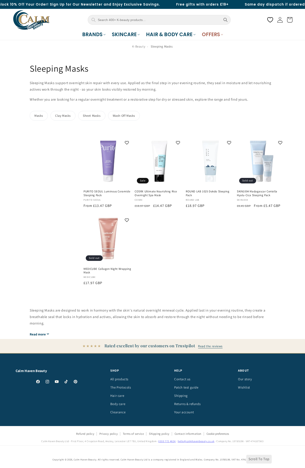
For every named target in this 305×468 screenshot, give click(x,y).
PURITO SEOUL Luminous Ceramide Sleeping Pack (107, 193)
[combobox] (158, 20)
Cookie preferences (218, 434)
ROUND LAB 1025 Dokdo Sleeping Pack (207, 193)
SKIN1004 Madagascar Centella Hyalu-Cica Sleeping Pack (257, 193)
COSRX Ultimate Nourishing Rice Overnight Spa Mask (156, 193)
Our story (245, 379)
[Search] (225, 19)
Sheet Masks (92, 116)
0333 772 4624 (167, 441)
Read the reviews (210, 346)
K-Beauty (138, 46)
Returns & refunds (187, 404)
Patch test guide (186, 387)
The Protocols (120, 387)
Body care (117, 404)
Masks (38, 116)
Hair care (117, 395)
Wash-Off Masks (124, 116)
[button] (94, 34)
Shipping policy (159, 434)
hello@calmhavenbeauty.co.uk (196, 441)
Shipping (181, 395)
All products (119, 379)
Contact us (182, 379)
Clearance (117, 412)
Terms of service (133, 434)
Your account (184, 412)
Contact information (188, 434)
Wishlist (244, 387)
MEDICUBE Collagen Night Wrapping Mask (107, 271)
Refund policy (85, 434)
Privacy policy (108, 434)
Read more (38, 334)
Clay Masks (63, 116)
